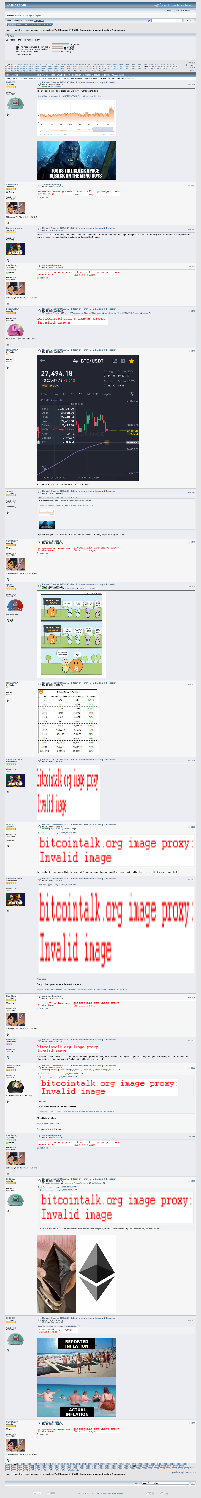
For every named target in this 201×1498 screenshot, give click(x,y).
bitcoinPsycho (100, 1070)
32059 (151, 67)
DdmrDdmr (109, 313)
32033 (168, 65)
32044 (61, 67)
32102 (61, 71)
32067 (25, 69)
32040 (37, 67)
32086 (138, 69)
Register (41, 24)
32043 (55, 67)
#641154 (191, 997)
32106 (85, 71)
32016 (66, 65)
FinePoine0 (11, 1039)
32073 (61, 69)
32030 (150, 65)
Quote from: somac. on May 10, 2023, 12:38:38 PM (57, 1187)
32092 (174, 69)
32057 (138, 67)
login (30, 16)
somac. (146, 313)
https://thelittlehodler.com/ (49, 1123)
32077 (85, 69)
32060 (157, 67)
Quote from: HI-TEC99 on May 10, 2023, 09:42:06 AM (58, 497)
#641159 (191, 1320)
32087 (144, 69)
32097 (31, 71)
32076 (79, 69)
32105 (79, 71)
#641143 (191, 229)
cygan (9, 584)
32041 (43, 67)
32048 (85, 67)
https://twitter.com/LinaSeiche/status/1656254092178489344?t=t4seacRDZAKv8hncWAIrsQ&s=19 (82, 989)
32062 (169, 67)
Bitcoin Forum (11, 30)
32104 (73, 71)
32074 (67, 69)
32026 (126, 65)
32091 (168, 69)
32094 (13, 71)
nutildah (54, 1070)
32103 (67, 71)
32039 (31, 67)
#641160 (191, 1423)
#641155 (191, 1041)
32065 (13, 69)
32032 (162, 65)
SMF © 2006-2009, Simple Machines (110, 1493)
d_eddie (98, 313)
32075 (73, 69)
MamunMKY (12, 350)
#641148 (191, 542)
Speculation (47, 30)
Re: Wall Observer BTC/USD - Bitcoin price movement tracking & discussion (79, 82)
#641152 (191, 827)
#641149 (191, 587)
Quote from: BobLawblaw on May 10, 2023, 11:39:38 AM (59, 1326)
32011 (36, 65)
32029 (144, 65)
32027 (132, 65)
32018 (78, 65)
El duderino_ (55, 313)
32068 (31, 69)
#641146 (191, 351)
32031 (156, 65)
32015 (60, 65)
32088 (150, 69)
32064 (7, 69)
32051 (103, 67)
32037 (19, 67)
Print (192, 70)
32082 (115, 69)
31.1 (35, 21)
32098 (37, 71)
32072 (55, 69)
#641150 (191, 684)
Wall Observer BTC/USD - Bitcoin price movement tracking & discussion (89, 30)
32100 (49, 71)
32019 (84, 65)
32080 (103, 69)
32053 (115, 67)
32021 (96, 65)
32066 (19, 69)
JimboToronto (70, 588)
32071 (49, 69)
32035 (7, 67)
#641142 (191, 186)
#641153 (191, 880)
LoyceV (68, 313)
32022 (102, 65)
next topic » (192, 66)
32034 (174, 65)
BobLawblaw (12, 309)
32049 (91, 67)
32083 (121, 69)
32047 (79, 67)
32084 (127, 69)
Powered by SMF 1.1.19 (86, 1493)
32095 (19, 71)
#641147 (191, 492)
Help (19, 24)
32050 (97, 67)
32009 (25, 65)
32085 (133, 69)
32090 (162, 69)
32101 (55, 71)
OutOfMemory (133, 313)
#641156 (191, 1068)
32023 (108, 65)
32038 (25, 67)
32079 (97, 69)
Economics (35, 30)
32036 (13, 67)
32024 (114, 65)
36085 (105, 71)
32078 (91, 69)
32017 (72, 65)
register (38, 16)
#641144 (191, 266)
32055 (127, 67)
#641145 (191, 311)
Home (12, 24)
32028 (138, 65)
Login (33, 24)
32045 (67, 67)
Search (26, 24)
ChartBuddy (12, 184)
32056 (133, 67)
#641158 (191, 1181)
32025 (120, 65)
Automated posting (51, 184)
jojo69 (89, 313)
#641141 (191, 85)
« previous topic (190, 64)
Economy (23, 30)
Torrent (40, 21)
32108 (97, 71)
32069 (37, 69)
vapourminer (79, 313)
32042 (49, 67)
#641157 (191, 1137)
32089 (156, 69)
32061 (163, 67)
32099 (43, 71)
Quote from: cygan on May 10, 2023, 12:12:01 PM (57, 833)
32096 (25, 71)
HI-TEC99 (10, 82)
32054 (121, 67)
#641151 (191, 761)
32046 (73, 67)
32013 (48, 65)
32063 (175, 67)
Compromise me (14, 228)
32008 (19, 65)
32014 (54, 65)
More (49, 24)
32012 (42, 65)
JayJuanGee (56, 86)
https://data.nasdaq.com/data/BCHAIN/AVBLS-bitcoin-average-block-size (70, 96)
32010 (31, 65)
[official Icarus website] (11, 620)
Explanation (42, 197)
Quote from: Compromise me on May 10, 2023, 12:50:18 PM (60, 1074)
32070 (43, 69)
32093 (7, 71)
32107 (91, 71)
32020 (90, 65)
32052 (109, 67)
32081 (109, 69)
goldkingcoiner (82, 1183)
